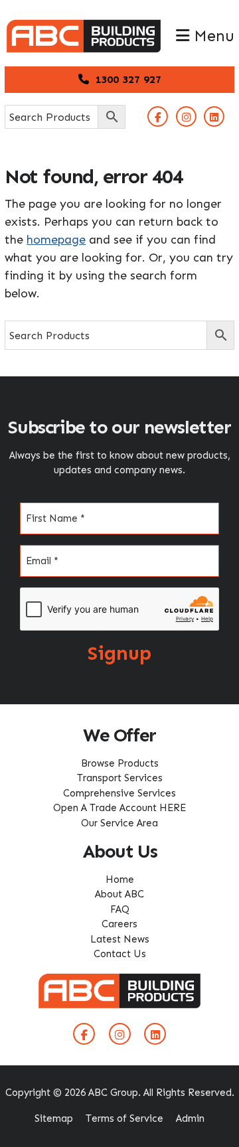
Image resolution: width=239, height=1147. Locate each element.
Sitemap (54, 1118)
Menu (211, 36)
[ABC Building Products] (84, 26)
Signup (119, 653)
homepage (56, 239)
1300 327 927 (126, 79)
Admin (190, 1118)
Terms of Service (124, 1118)
